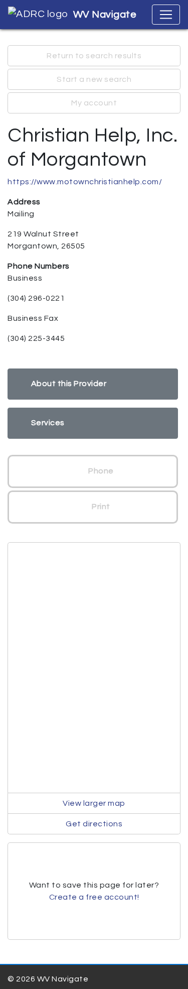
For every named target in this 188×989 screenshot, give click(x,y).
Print (100, 507)
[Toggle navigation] (166, 15)
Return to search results (94, 56)
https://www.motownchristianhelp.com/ (85, 182)
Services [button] (48, 423)
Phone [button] (100, 471)
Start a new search (94, 79)
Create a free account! (94, 897)
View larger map (94, 803)
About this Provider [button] (69, 384)
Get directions (94, 824)
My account (94, 103)
